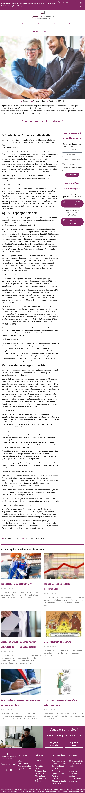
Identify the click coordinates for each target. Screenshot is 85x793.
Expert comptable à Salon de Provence (11, 789)
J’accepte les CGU (70, 164)
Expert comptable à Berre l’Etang (32, 789)
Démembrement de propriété (57, 642)
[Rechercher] (74, 2)
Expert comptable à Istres (67, 789)
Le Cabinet (11, 24)
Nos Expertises (24, 24)
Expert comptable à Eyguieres (16, 791)
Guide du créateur (42, 24)
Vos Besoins (59, 24)
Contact (35, 32)
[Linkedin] (81, 7)
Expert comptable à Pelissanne (35, 791)
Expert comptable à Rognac (75, 791)
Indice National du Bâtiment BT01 (17, 584)
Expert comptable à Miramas (50, 789)
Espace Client (47, 32)
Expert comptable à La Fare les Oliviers (56, 791)
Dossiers (26, 101)
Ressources (73, 24)
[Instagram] (81, 3)
